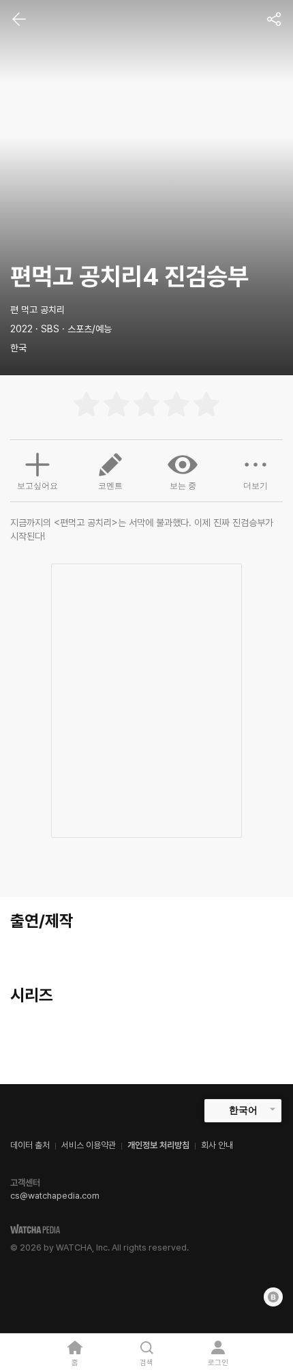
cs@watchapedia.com (54, 1196)
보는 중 (183, 486)
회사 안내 (217, 1145)
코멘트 (110, 486)
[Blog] (273, 1297)
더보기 (255, 486)
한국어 (243, 1110)
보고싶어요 (37, 486)
